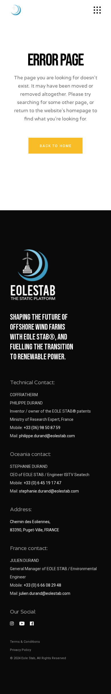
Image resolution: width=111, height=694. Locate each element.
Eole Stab (28, 658)
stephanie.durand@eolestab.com (49, 491)
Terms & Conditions (25, 642)
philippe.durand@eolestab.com (47, 436)
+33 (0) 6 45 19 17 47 (42, 483)
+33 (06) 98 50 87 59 (42, 427)
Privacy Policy (20, 650)
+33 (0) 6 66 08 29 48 (42, 585)
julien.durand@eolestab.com (44, 593)
